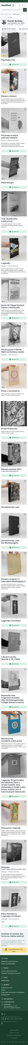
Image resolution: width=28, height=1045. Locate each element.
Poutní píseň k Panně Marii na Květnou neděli (12, 350)
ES (16, 1041)
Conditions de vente (14, 1032)
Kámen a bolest (8, 96)
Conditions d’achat (14, 1030)
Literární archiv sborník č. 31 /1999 (10, 658)
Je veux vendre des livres (9, 971)
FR (23, 1041)
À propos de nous (6, 987)
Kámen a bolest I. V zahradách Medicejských (13, 580)
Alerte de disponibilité (8, 963)
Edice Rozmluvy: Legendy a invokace (11, 915)
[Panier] (22, 5)
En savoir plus (4, 103)
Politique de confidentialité (14, 1035)
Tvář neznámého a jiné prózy (9, 220)
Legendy (5, 263)
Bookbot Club (5, 994)
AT (7, 1041)
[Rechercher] (25, 10)
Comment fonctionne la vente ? (11, 973)
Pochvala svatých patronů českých (9, 136)
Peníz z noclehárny (10, 391)
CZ (2, 1041)
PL (26, 1041)
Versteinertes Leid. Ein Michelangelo (10, 541)
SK (4, 1041)
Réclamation (5, 980)
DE (9, 1041)
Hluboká (5, 867)
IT (18, 1041)
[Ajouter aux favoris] (25, 33)
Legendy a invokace (11, 621)
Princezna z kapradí (10, 828)
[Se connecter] (19, 5)
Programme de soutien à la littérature (13, 992)
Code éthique (14, 1038)
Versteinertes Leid (10, 507)
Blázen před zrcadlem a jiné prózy (11, 739)
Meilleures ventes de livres (9, 961)
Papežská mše (8, 60)
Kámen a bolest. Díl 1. (11, 469)
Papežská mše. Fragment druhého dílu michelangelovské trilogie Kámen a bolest (12, 699)
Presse (3, 990)
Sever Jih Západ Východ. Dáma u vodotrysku (13, 306)
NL (21, 1041)
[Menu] (25, 5)
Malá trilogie (7, 182)
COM (13, 1041)
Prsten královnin (9, 429)
